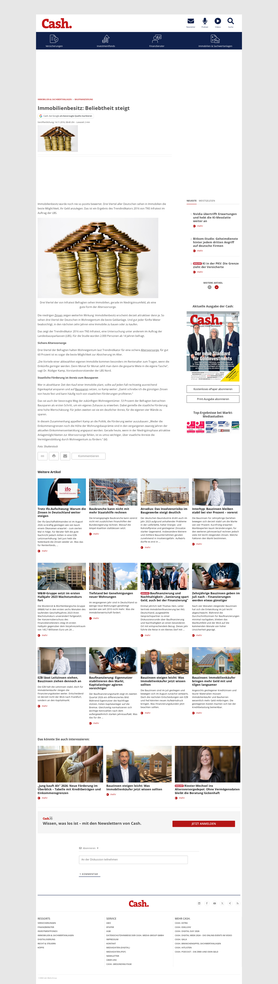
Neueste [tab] (192, 200)
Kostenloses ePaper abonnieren (213, 389)
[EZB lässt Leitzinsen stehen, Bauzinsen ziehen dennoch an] (62, 660)
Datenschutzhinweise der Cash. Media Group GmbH (135, 935)
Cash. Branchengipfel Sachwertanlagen (198, 943)
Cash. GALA (181, 939)
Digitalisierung (46, 939)
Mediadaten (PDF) (116, 951)
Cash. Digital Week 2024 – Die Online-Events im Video (203, 935)
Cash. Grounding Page (119, 964)
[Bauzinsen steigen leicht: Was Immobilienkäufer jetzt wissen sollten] (165, 660)
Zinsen (59, 315)
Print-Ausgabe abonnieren (213, 399)
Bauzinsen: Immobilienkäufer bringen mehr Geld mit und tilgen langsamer (213, 681)
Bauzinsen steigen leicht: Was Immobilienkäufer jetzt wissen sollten (163, 681)
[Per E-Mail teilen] (65, 456)
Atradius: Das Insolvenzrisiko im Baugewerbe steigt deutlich (164, 510)
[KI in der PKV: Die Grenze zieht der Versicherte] (197, 263)
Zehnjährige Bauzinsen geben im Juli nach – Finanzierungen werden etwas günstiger (216, 596)
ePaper (110, 927)
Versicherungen (54, 46)
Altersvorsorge (150, 350)
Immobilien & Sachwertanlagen (215, 46)
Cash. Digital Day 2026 (187, 931)
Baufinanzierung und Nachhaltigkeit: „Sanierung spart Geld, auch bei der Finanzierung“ (165, 596)
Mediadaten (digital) (118, 947)
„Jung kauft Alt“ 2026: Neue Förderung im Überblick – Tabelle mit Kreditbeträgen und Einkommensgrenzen (69, 789)
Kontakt (111, 943)
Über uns (111, 959)
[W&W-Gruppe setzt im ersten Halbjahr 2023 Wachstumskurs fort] (62, 576)
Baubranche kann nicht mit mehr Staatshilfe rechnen (109, 510)
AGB (108, 931)
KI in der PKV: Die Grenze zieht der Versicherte (216, 265)
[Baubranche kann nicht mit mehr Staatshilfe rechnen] (113, 492)
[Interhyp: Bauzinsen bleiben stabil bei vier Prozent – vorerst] (216, 492)
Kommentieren (88, 456)
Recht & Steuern (47, 943)
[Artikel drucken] (54, 456)
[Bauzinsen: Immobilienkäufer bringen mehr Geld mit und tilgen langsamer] (216, 660)
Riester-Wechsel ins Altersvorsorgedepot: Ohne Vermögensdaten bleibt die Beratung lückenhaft (207, 789)
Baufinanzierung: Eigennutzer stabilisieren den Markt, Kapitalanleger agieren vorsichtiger (110, 683)
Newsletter (112, 955)
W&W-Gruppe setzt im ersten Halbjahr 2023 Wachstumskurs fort (60, 596)
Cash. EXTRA (181, 922)
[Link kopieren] (42, 456)
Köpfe (41, 947)
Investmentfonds (106, 46)
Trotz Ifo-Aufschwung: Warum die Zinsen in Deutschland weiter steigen (62, 512)
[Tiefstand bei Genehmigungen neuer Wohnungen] (113, 576)
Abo (108, 922)
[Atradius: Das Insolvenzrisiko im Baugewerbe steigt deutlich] (165, 492)
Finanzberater (156, 46)
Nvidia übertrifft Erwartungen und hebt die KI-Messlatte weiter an (215, 217)
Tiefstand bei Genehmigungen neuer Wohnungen (111, 595)
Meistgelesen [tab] (207, 200)
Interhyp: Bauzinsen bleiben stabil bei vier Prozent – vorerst (215, 510)
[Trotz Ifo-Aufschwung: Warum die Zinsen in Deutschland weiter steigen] (62, 492)
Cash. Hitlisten (183, 947)
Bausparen (81, 389)
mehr (200, 225)
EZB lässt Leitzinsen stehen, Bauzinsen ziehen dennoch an (59, 679)
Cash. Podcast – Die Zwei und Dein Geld (196, 951)
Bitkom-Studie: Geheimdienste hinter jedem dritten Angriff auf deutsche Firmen (215, 242)
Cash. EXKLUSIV (183, 927)
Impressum (112, 939)
